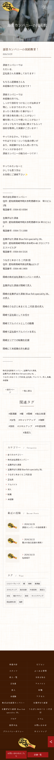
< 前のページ (10, 391)
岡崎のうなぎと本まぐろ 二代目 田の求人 (23, 306)
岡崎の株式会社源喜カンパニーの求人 (21, 276)
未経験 (5, 380)
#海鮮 (41, 420)
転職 (49, 377)
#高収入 (27, 432)
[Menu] (50, 7)
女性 (8, 596)
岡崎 (30, 583)
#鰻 (21, 413)
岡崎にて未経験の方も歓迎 (16, 348)
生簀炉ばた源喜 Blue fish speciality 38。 (19, 373)
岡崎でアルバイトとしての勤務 (18, 323)
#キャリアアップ (27, 420)
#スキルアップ (24, 426)
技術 (26, 596)
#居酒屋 (13, 413)
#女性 (13, 420)
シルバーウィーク (13, 583)
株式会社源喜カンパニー (13, 370)
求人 (44, 377)
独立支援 (23, 590)
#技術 (11, 426)
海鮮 (20, 602)
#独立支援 (40, 413)
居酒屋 (37, 583)
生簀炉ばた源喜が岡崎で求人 (17, 285)
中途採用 (33, 590)
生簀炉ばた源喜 (30, 370)
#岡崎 (29, 413)
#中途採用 (40, 426)
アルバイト (37, 377)
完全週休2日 (11, 602)
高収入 (42, 590)
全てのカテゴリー (15, 454)
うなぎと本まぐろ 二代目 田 (14, 377)
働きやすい (17, 596)
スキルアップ (12, 590)
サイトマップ (40, 731)
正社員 (29, 377)
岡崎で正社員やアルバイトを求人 (19, 331)
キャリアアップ (37, 596)
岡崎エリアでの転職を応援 (16, 340)
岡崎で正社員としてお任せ (16, 314)
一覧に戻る (27, 390)
